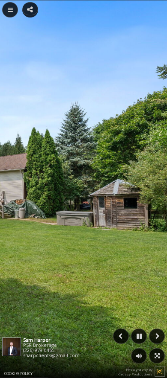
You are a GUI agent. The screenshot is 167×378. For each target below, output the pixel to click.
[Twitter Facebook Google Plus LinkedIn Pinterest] (30, 8)
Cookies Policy (18, 373)
